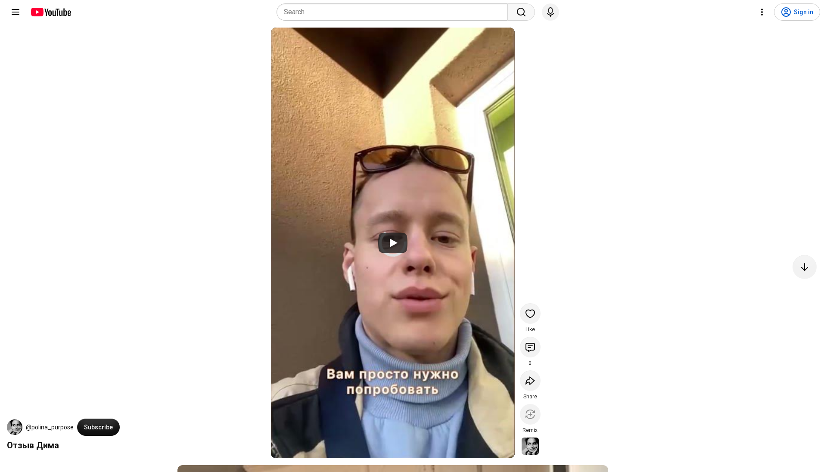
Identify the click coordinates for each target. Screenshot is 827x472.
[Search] (521, 12)
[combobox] (395, 12)
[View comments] (530, 347)
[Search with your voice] (550, 12)
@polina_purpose (50, 427)
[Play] (392, 243)
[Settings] (762, 12)
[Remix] (530, 414)
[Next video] (805, 267)
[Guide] (15, 12)
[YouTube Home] (50, 12)
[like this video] (530, 313)
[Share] (530, 380)
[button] (14, 427)
